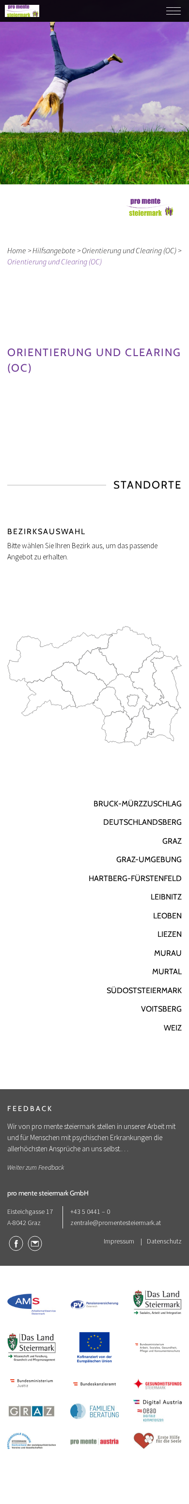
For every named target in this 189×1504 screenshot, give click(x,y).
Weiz (173, 1027)
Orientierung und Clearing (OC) (129, 250)
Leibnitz (166, 896)
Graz (172, 841)
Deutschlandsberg (142, 822)
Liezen (170, 934)
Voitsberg (161, 1009)
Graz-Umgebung (149, 859)
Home (16, 250)
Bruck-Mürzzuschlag (138, 803)
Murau (168, 953)
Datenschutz (164, 1241)
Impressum (119, 1241)
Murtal (167, 971)
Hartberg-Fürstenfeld (135, 878)
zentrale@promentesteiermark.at (115, 1222)
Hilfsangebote (54, 250)
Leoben (167, 915)
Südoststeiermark (144, 990)
